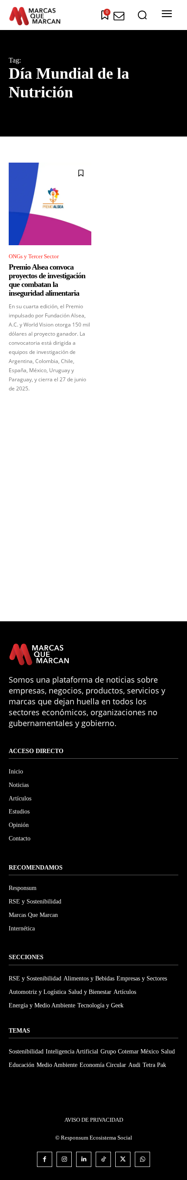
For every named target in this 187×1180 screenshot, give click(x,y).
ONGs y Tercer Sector (34, 256)
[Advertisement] (93, 513)
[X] (122, 1159)
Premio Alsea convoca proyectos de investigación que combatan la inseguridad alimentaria (47, 280)
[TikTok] (103, 1159)
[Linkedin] (83, 1159)
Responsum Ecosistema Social (96, 1137)
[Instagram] (64, 1159)
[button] (142, 15)
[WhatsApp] (142, 1159)
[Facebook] (44, 1159)
